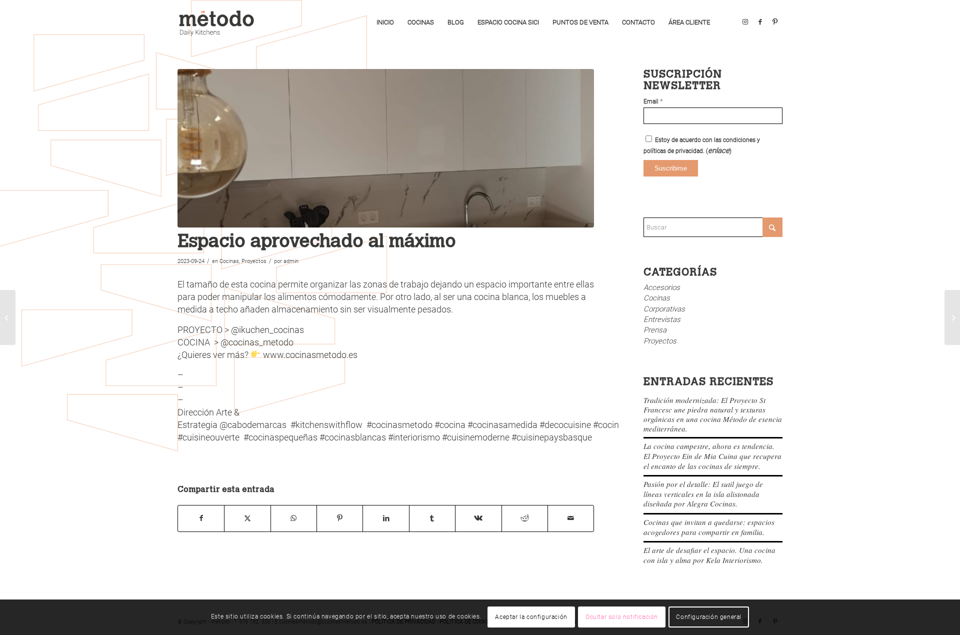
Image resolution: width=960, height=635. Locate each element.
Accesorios (662, 287)
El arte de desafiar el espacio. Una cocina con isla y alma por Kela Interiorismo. (710, 555)
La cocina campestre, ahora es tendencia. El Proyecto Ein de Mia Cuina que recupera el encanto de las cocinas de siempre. (713, 455)
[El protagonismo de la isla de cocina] (952, 317)
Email (653, 101)
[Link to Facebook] (760, 22)
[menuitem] (385, 22)
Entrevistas (662, 319)
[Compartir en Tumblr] (432, 518)
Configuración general (709, 617)
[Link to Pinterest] (775, 22)
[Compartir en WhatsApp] (293, 518)
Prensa (655, 330)
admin (291, 261)
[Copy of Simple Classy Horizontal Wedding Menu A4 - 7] (386, 148)
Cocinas (229, 261)
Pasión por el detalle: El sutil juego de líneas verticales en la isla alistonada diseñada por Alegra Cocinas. (703, 493)
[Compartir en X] (247, 518)
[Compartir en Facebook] (201, 518)
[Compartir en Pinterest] (339, 518)
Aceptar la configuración (531, 617)
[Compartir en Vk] (478, 518)
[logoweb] (220, 22)
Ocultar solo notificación (622, 617)
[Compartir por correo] (571, 518)
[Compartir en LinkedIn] (385, 518)
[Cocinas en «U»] (8, 317)
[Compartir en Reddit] (525, 518)
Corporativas (664, 309)
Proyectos (254, 261)
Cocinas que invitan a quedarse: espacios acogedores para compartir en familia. (709, 527)
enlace (719, 150)
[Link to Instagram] (745, 22)
